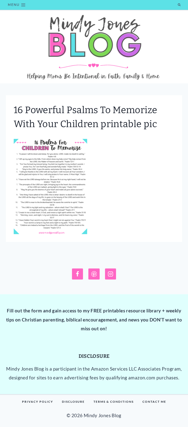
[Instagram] (110, 274)
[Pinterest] (94, 274)
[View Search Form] (179, 5)
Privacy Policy (37, 401)
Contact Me (154, 401)
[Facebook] (77, 274)
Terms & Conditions (114, 401)
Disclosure (73, 401)
